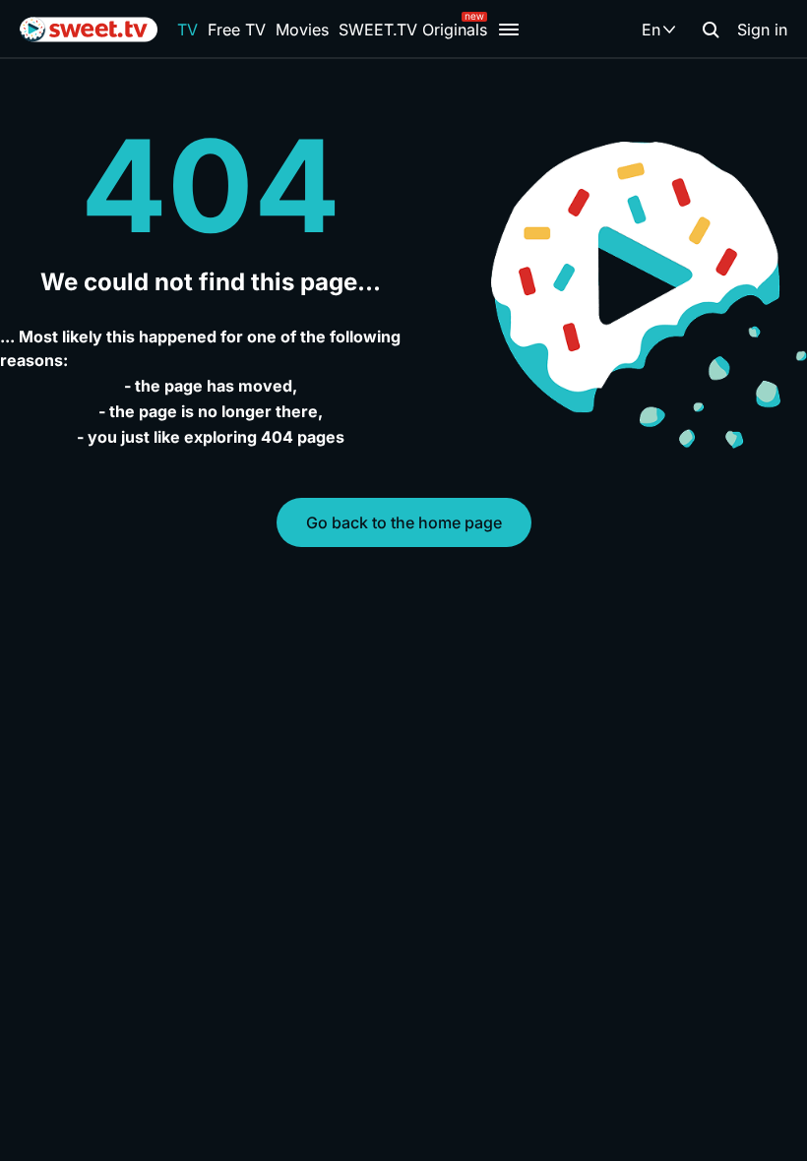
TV (187, 29)
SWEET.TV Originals (413, 29)
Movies (302, 29)
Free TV (237, 29)
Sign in (762, 29)
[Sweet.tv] (88, 29)
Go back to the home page (404, 522)
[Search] (710, 29)
